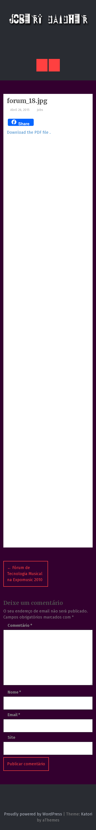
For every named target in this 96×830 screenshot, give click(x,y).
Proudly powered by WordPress (33, 814)
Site (11, 737)
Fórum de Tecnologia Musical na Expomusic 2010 (24, 573)
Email (14, 714)
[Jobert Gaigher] (48, 19)
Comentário (20, 625)
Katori (86, 814)
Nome (14, 692)
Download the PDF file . (29, 132)
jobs (39, 110)
